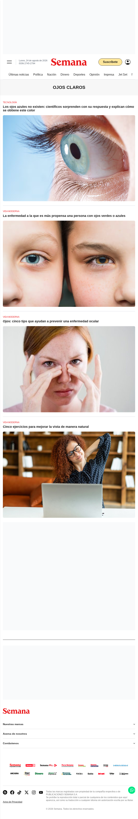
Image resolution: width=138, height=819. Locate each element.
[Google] (5, 792)
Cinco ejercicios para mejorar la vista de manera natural (46, 427)
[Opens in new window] (12, 792)
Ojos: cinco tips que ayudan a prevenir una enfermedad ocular (51, 321)
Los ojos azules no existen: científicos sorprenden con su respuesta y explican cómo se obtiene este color (68, 108)
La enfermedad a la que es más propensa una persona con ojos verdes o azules (64, 216)
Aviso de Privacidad (16, 802)
